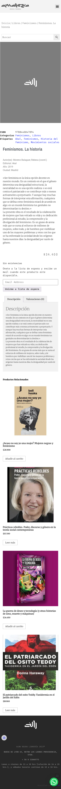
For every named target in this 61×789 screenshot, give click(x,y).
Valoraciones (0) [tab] (35, 299)
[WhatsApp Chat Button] (54, 782)
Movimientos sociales (45, 142)
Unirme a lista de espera (22, 289)
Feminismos (29, 23)
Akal (18, 139)
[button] (57, 6)
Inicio (5, 23)
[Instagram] (4, 737)
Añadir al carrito (14, 458)
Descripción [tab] (13, 299)
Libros (16, 23)
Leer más (10, 542)
